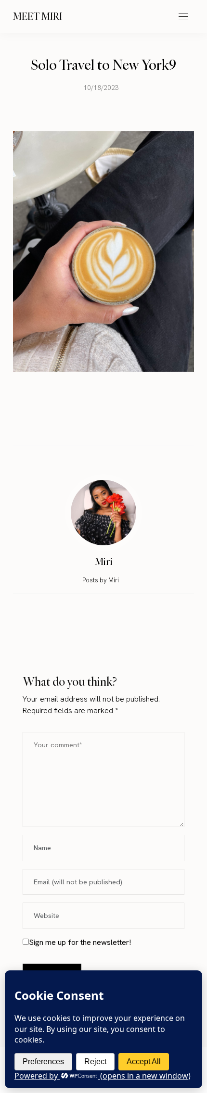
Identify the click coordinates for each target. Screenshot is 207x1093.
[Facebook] (76, 424)
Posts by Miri (101, 580)
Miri (104, 561)
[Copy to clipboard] (131, 424)
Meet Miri (37, 16)
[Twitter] (94, 424)
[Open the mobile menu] (183, 17)
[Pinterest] (112, 424)
